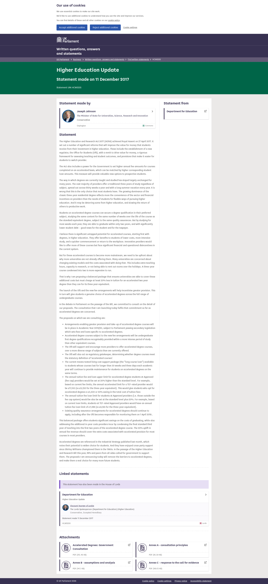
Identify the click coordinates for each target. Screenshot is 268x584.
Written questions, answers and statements (78, 51)
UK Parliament (63, 59)
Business (77, 59)
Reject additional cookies (105, 27)
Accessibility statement (200, 581)
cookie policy (114, 20)
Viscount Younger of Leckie (82, 506)
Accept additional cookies (72, 27)
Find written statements (138, 59)
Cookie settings (130, 27)
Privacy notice (181, 581)
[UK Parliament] (68, 40)
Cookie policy (148, 581)
